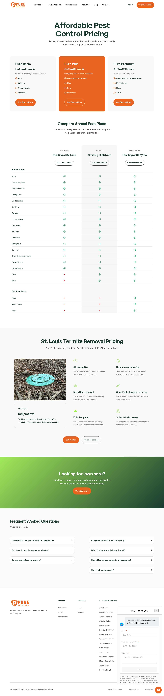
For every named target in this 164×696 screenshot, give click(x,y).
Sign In (130, 5)
